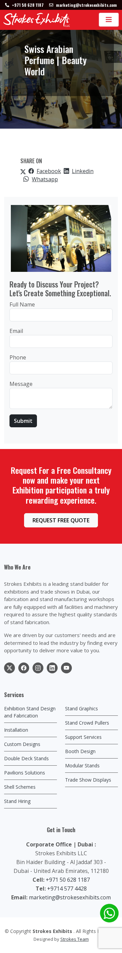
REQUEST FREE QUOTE (61, 520)
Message (21, 384)
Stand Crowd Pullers (87, 723)
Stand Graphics (81, 708)
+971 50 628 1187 (68, 879)
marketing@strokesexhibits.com (70, 897)
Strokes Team (74, 939)
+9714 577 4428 (67, 888)
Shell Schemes (20, 787)
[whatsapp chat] (109, 913)
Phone (17, 357)
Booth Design (80, 751)
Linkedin (83, 171)
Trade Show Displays (88, 780)
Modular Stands (82, 765)
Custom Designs (22, 744)
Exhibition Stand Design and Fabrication (30, 712)
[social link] (9, 667)
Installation (16, 730)
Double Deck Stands (26, 758)
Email (16, 331)
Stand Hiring (17, 801)
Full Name (22, 304)
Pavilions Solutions (24, 772)
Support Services (83, 737)
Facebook (49, 171)
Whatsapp (45, 179)
